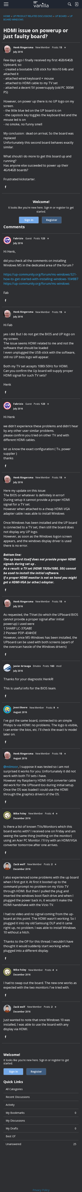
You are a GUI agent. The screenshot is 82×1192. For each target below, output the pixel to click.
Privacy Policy (41, 1190)
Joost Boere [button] (20, 707)
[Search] (69, 4)
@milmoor (10, 767)
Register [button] (51, 220)
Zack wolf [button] (19, 864)
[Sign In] (76, 4)
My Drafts (41, 1128)
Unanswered (41, 1144)
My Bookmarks (41, 1113)
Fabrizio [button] (18, 238)
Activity (10, 1105)
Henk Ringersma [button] (23, 47)
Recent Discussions (18, 1097)
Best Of (10, 1136)
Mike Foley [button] (19, 813)
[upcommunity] (41, 4)
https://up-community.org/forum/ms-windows (36, 283)
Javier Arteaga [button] (22, 666)
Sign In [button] (28, 220)
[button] (7, 49)
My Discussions (15, 1120)
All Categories (14, 1089)
